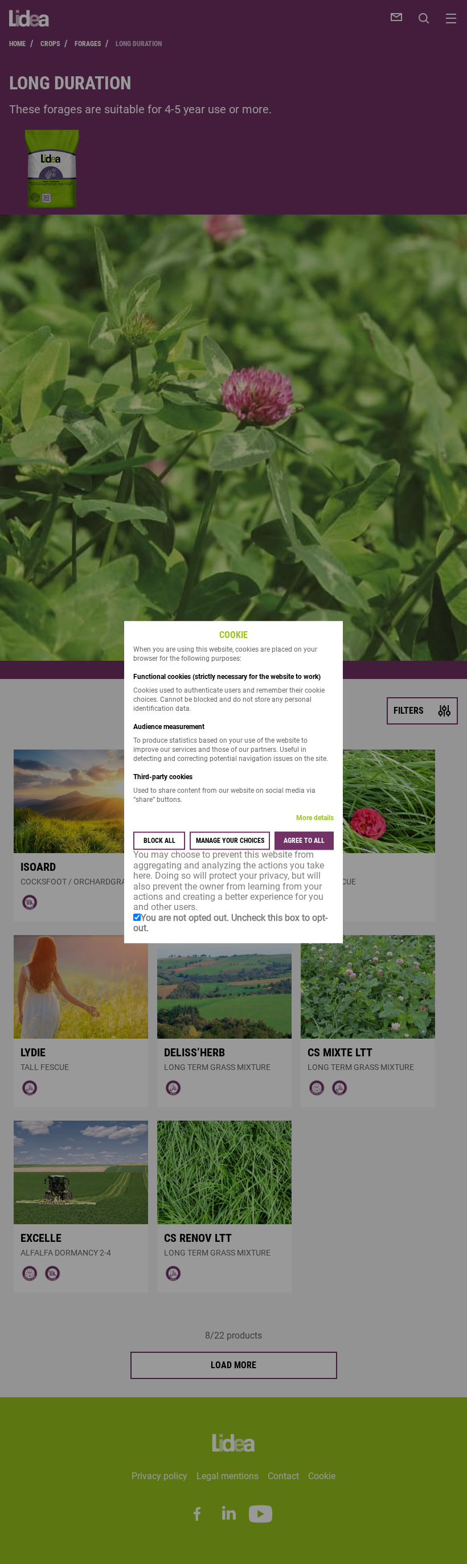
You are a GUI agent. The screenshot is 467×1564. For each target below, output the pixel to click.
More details (315, 818)
